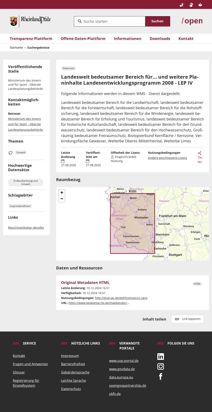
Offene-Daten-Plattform (83, 38)
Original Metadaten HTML (85, 282)
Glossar (19, 372)
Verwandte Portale (129, 346)
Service (29, 343)
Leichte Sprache (73, 380)
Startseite (16, 47)
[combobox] (109, 21)
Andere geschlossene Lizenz (167, 158)
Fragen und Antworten (30, 364)
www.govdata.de (122, 369)
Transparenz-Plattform (31, 38)
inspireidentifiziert (20, 206)
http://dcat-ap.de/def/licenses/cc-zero (121, 298)
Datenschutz (71, 389)
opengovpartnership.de (127, 385)
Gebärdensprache (75, 372)
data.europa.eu (121, 377)
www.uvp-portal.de (124, 360)
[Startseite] (30, 20)
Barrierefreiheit (73, 364)
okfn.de (115, 394)
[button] (62, 193)
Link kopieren (191, 319)
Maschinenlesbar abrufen (26, 227)
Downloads (160, 38)
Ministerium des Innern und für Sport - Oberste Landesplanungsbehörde (25, 124)
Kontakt (186, 38)
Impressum (70, 355)
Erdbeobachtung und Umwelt (26, 182)
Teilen (200, 159)
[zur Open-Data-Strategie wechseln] (192, 20)
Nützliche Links (85, 343)
